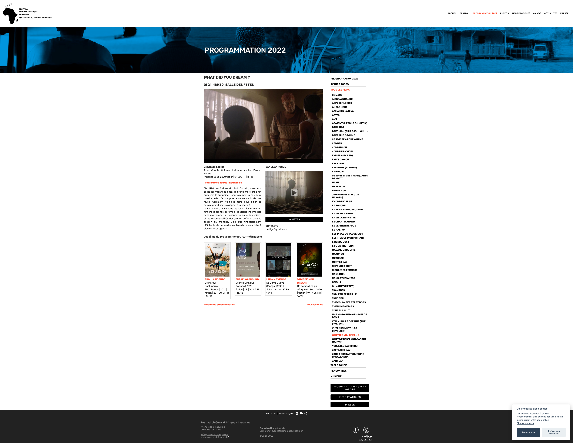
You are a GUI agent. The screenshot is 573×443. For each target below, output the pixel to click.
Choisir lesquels (525, 423)
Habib (335, 182)
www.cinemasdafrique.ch (214, 437)
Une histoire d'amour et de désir (349, 316)
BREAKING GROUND (247, 279)
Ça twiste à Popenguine (347, 139)
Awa (334, 119)
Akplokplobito (342, 103)
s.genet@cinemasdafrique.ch (287, 431)
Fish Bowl (338, 171)
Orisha (336, 282)
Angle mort (339, 107)
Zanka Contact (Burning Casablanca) (348, 355)
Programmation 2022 (485, 13)
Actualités (550, 13)
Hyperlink (339, 186)
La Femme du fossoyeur (347, 209)
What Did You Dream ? (345, 335)
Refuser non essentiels (554, 432)
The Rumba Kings (343, 306)
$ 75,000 (337, 95)
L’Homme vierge (342, 201)
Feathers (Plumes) (344, 167)
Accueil (452, 13)
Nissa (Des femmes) (344, 270)
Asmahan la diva (343, 111)
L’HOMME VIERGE (276, 279)
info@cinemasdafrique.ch (214, 434)
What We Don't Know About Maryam (349, 340)
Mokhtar (338, 258)
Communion (339, 147)
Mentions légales (286, 413)
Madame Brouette (343, 249)
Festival (465, 13)
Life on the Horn (343, 245)
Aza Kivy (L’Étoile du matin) (349, 123)
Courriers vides (342, 151)
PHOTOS (504, 13)
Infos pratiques (521, 13)
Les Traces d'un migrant (348, 237)
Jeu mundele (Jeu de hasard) (345, 196)
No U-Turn (338, 274)
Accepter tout (528, 432)
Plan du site (271, 413)
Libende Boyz (340, 241)
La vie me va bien (342, 213)
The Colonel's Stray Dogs (349, 302)
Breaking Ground (343, 135)
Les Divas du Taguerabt (347, 233)
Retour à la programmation (219, 304)
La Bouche (339, 205)
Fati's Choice (340, 159)
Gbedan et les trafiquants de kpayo (350, 177)
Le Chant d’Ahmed (343, 221)
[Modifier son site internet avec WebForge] (367, 436)
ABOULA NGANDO (215, 279)
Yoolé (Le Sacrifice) (345, 346)
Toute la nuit (341, 310)
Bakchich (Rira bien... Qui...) (350, 131)
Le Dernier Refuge (344, 225)
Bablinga (338, 127)
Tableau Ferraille (344, 294)
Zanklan (338, 360)
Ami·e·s (537, 13)
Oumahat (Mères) (343, 286)
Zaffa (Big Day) (341, 350)
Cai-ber (337, 143)
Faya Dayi (338, 163)
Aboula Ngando (342, 99)
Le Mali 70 (338, 229)
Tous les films (315, 304)
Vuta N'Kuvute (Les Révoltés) (344, 329)
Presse (564, 13)
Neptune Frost (342, 266)
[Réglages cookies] (296, 413)
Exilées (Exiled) (342, 155)
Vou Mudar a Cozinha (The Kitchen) (349, 323)
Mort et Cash (340, 262)
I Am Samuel (339, 190)
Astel (336, 115)
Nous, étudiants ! (343, 278)
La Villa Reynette (344, 217)
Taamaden (338, 290)
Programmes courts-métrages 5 (223, 182)
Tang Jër (338, 298)
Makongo (338, 254)
